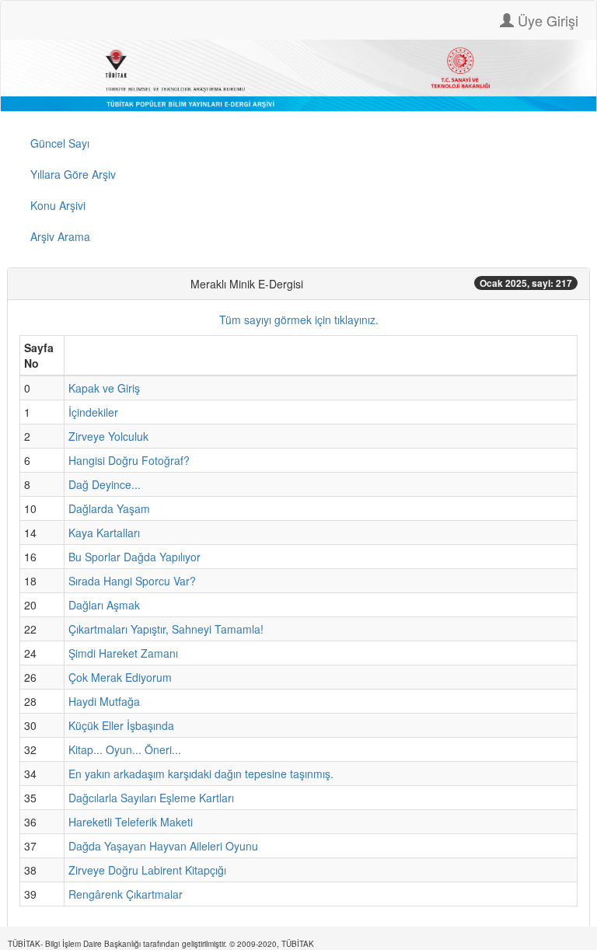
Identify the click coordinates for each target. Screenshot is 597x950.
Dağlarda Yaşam (109, 508)
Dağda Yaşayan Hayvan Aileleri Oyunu (163, 846)
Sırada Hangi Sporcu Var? (132, 581)
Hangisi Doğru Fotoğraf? (129, 460)
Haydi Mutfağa (104, 701)
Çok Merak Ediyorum (120, 677)
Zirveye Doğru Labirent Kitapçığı (147, 870)
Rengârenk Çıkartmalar (125, 894)
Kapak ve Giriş (104, 388)
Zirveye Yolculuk (108, 436)
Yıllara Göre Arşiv (73, 174)
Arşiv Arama (60, 236)
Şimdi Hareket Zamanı (123, 653)
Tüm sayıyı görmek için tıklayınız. (299, 319)
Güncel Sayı (59, 143)
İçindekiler (93, 412)
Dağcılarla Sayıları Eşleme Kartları (151, 797)
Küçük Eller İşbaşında (121, 725)
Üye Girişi (546, 20)
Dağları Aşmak (104, 605)
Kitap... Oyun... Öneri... (124, 749)
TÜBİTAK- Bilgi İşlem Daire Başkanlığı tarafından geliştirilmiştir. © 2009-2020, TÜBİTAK (161, 943)
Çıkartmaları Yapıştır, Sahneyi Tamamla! (166, 629)
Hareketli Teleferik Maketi (130, 822)
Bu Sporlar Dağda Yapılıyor (134, 556)
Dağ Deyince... (104, 484)
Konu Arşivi (58, 205)
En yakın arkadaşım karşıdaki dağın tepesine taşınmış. (200, 773)
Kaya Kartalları (104, 532)
